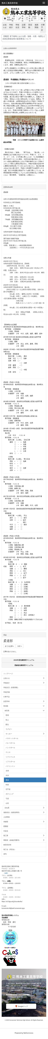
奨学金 (44, 18)
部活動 (30, 26)
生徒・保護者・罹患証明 (11, 18)
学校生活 (17, 26)
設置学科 (24, 26)
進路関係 (36, 26)
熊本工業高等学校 (10, 2)
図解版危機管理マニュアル (24, 665)
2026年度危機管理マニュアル (24, 660)
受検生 (22, 18)
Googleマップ (23, 1006)
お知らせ (4, 26)
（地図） (6, 873)
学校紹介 (11, 26)
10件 (19, 646)
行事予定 (43, 27)
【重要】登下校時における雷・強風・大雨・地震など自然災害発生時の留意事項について (24, 37)
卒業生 (32, 18)
